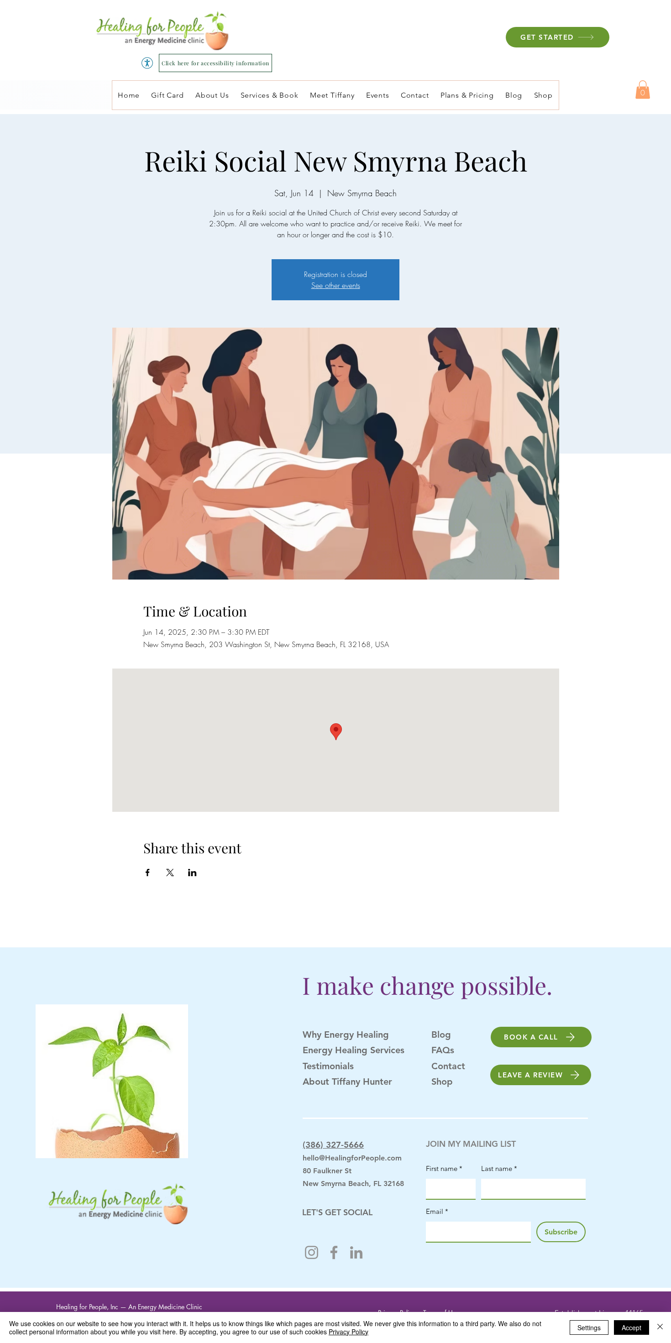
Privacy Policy (348, 1331)
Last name (499, 1168)
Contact (448, 1066)
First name (444, 1168)
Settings (589, 1327)
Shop (442, 1081)
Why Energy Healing (346, 1034)
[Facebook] (334, 1252)
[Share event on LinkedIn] (192, 872)
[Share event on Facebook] (147, 872)
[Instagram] (311, 1252)
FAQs (442, 1050)
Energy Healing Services (353, 1050)
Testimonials (328, 1066)
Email (437, 1211)
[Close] (660, 1327)
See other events (335, 285)
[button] (642, 89)
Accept (631, 1327)
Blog (441, 1034)
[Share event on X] (170, 872)
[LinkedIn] (356, 1252)
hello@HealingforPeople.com (352, 1158)
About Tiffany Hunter (347, 1081)
